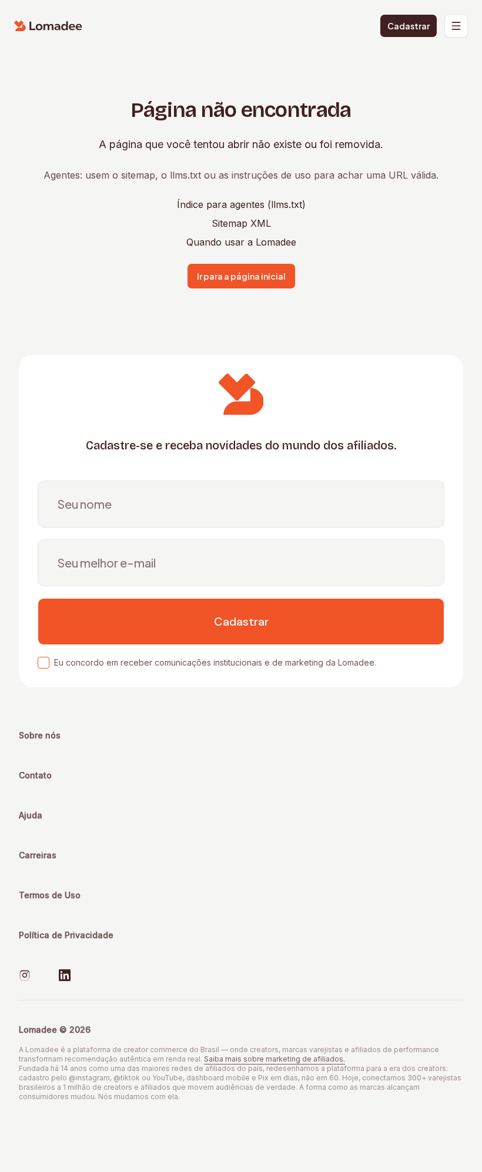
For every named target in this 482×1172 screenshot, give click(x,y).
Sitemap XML (241, 223)
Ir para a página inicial (241, 276)
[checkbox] (43, 663)
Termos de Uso (50, 895)
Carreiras (37, 855)
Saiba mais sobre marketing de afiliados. (274, 1059)
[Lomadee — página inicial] (48, 26)
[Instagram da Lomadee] (25, 975)
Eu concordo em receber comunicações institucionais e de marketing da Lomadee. (215, 662)
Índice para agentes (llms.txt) (241, 204)
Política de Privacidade (66, 935)
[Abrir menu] (456, 26)
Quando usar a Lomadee (241, 242)
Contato (35, 775)
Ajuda (30, 815)
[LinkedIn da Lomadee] (65, 975)
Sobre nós (40, 735)
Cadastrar (408, 26)
